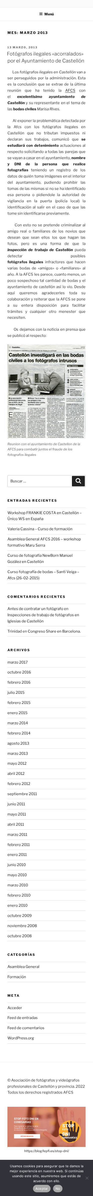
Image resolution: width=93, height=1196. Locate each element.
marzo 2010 (17, 885)
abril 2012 (16, 773)
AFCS (70, 90)
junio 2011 (16, 804)
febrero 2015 (19, 702)
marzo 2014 (17, 723)
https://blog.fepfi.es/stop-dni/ (46, 1151)
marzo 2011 (17, 834)
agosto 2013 (18, 743)
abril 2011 (15, 824)
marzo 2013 (17, 753)
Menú (49, 14)
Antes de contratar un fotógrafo (35, 609)
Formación (16, 977)
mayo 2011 (16, 814)
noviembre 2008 (22, 926)
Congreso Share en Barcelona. (54, 631)
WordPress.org (20, 1038)
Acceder (14, 1008)
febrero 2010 (19, 895)
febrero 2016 (19, 682)
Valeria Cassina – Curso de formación (39, 529)
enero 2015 (17, 713)
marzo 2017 (17, 662)
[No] (86, 1177)
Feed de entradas (22, 1018)
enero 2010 (17, 905)
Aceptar (41, 1189)
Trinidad (14, 631)
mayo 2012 (17, 763)
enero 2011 (17, 854)
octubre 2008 (19, 936)
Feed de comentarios (25, 1028)
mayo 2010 (17, 875)
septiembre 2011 (22, 794)
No (58, 1189)
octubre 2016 (19, 672)
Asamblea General (23, 966)
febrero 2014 (19, 733)
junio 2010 (16, 865)
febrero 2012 (18, 784)
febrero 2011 (18, 845)
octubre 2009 (19, 915)
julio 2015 (16, 692)
